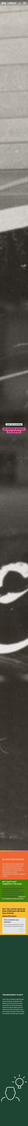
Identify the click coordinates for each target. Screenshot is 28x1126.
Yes (21, 930)
